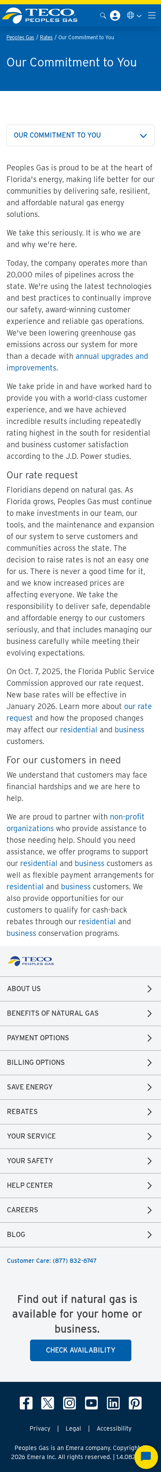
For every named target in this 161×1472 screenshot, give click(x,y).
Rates (46, 37)
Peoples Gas (20, 37)
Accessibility (114, 1428)
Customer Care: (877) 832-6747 (52, 1260)
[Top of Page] (44, 15)
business (129, 729)
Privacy (40, 1428)
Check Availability (80, 1350)
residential (78, 729)
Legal (73, 1428)
